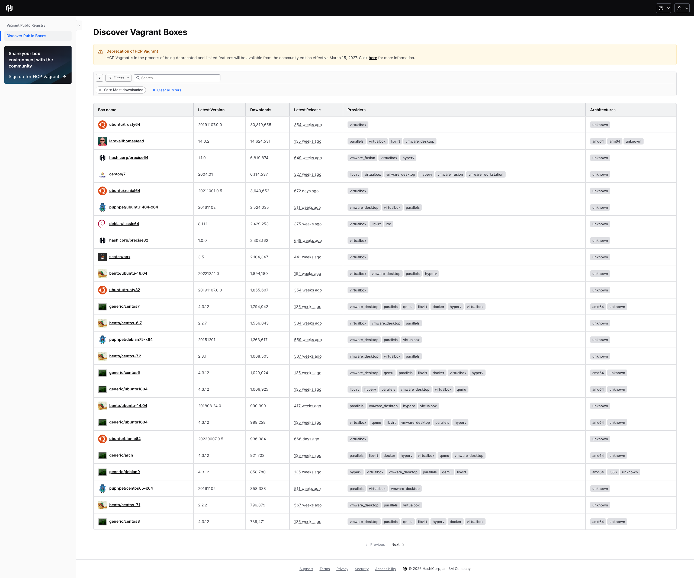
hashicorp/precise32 (128, 240)
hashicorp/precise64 (128, 157)
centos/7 (117, 174)
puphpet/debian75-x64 (131, 339)
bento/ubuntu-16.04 (128, 273)
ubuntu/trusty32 (124, 289)
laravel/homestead (126, 141)
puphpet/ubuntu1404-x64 (133, 207)
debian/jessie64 (124, 223)
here (373, 57)
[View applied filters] (99, 78)
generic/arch (121, 455)
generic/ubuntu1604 (128, 422)
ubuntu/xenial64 (124, 190)
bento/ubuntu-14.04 (128, 405)
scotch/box (119, 256)
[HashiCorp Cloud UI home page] (9, 8)
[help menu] (663, 8)
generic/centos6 (124, 372)
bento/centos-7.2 (125, 356)
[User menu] (682, 8)
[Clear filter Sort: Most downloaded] (99, 90)
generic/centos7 (124, 306)
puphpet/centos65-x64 (131, 488)
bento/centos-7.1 (124, 504)
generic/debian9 (124, 471)
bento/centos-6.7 (125, 322)
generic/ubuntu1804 (128, 389)
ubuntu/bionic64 (125, 438)
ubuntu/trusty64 (124, 124)
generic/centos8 (124, 521)
